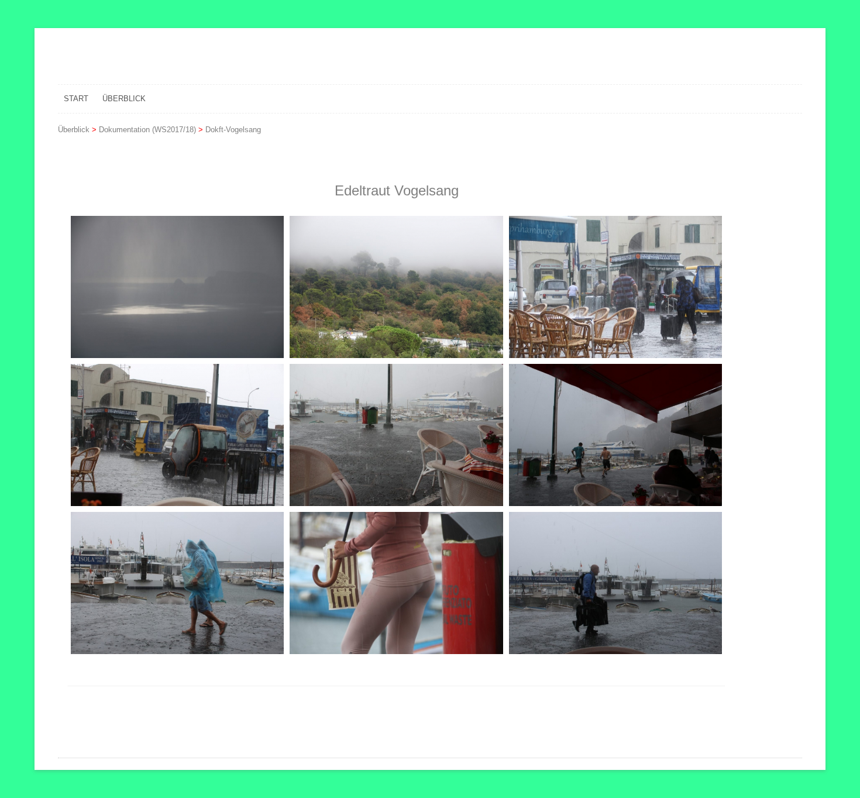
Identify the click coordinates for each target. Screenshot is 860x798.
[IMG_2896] (396, 435)
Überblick (124, 98)
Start (76, 98)
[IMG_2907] (396, 583)
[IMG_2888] (396, 287)
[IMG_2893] (177, 435)
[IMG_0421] (177, 287)
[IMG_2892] (615, 287)
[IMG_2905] (177, 583)
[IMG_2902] (615, 435)
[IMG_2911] (615, 583)
